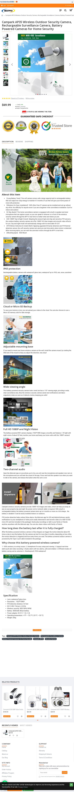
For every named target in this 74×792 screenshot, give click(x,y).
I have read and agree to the (52, 776)
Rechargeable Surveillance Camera (52, 636)
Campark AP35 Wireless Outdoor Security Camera (23, 636)
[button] (12, 64)
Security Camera (50, 639)
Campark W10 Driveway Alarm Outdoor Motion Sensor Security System (61, 709)
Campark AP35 (38, 639)
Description (8, 142)
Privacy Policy (23, 787)
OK (71, 785)
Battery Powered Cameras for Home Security (17, 639)
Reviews (19, 142)
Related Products (10, 682)
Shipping (29, 142)
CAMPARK (22, 106)
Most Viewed (26, 725)
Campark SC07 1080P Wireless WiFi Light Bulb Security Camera (13, 709)
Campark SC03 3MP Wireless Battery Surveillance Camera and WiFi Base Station (37, 709)
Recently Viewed (10, 725)
